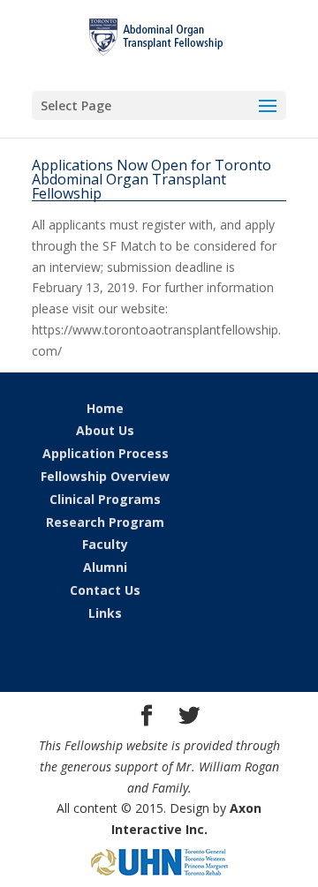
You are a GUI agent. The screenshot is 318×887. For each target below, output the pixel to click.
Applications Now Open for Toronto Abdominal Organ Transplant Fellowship (151, 179)
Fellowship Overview (105, 476)
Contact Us (105, 590)
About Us (105, 430)
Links (105, 613)
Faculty (105, 544)
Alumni (105, 567)
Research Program (105, 522)
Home (105, 408)
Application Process (105, 453)
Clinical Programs (105, 499)
